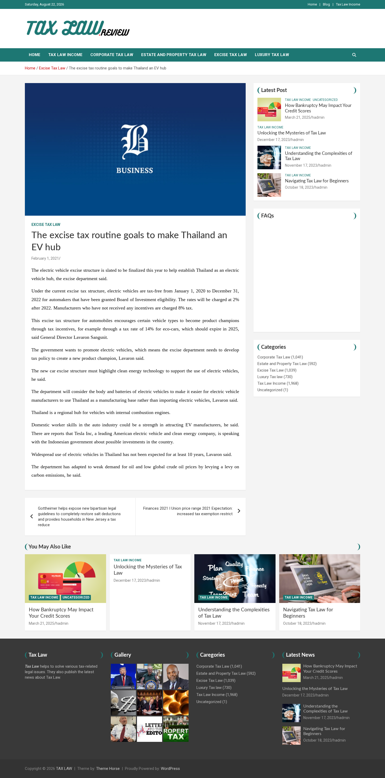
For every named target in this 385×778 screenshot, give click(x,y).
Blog (326, 4)
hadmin (318, 117)
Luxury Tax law (272, 54)
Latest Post (274, 90)
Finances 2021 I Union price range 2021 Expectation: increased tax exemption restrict (188, 511)
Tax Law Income (348, 4)
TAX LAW (64, 768)
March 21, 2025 (297, 117)
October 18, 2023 (299, 187)
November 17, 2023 (301, 165)
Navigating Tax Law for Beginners (317, 181)
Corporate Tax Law (111, 54)
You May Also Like (50, 547)
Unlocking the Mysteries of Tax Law (291, 133)
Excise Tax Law (230, 54)
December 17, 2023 (273, 140)
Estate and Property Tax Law (173, 54)
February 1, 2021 (45, 258)
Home (312, 4)
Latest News (300, 655)
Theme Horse (108, 768)
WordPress (170, 768)
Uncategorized (325, 100)
